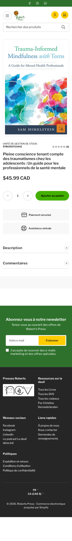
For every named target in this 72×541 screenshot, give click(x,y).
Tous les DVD (46, 394)
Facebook (9, 425)
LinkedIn (8, 434)
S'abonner (52, 340)
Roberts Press (25, 503)
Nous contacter (47, 429)
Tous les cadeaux (48, 398)
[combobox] (36, 27)
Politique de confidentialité (19, 470)
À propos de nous (48, 425)
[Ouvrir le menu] (7, 15)
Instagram (9, 429)
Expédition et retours (15, 461)
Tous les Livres (47, 389)
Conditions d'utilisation (16, 465)
